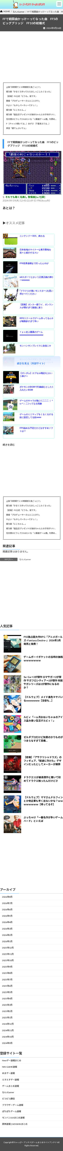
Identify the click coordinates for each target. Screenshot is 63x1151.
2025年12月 (8, 947)
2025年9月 (7, 967)
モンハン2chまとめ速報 (13, 1118)
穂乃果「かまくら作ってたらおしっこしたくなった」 (29, 91)
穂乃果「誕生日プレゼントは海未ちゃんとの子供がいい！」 (31, 114)
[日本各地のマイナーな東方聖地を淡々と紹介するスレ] (11, 254)
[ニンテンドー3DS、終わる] (11, 240)
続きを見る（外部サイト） (31, 363)
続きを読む (9, 444)
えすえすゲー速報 (10, 1079)
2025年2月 (7, 1011)
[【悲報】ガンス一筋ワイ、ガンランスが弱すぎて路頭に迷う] (11, 308)
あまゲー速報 (8, 1073)
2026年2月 (7, 935)
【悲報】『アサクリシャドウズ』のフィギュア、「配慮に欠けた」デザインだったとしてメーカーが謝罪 (43, 761)
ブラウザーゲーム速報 (12, 1105)
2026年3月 (7, 928)
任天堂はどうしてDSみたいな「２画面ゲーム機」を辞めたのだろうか (31, 119)
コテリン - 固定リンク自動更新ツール (5, 236)
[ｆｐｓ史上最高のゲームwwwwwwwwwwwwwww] (11, 336)
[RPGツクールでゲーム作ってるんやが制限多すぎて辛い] (11, 322)
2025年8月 (7, 973)
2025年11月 (8, 954)
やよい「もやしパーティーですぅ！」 (22, 105)
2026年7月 (7, 903)
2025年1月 (7, 1017)
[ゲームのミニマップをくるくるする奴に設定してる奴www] (11, 418)
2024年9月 (7, 1043)
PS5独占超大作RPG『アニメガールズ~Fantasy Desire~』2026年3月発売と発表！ (43, 640)
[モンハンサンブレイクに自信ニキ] (11, 350)
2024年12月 (8, 1024)
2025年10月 (8, 960)
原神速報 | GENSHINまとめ (14, 1124)
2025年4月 (7, 998)
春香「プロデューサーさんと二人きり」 (23, 101)
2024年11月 (8, 1030)
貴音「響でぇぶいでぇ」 (16, 128)
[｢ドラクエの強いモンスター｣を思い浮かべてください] (11, 295)
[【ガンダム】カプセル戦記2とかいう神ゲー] (11, 377)
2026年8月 (7, 897)
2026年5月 (7, 916)
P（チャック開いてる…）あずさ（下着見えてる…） (28, 123)
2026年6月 (7, 909)
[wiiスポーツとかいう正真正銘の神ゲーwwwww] (11, 281)
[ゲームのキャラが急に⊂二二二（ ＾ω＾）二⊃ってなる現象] (11, 405)
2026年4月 (7, 922)
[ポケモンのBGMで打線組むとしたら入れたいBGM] (11, 391)
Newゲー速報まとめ (11, 1060)
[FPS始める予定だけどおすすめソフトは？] (11, 432)
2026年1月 (7, 941)
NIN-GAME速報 (9, 1067)
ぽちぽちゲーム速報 (11, 1111)
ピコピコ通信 (8, 1098)
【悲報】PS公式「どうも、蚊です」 (21, 96)
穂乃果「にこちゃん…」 (16, 110)
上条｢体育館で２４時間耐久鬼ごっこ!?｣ (23, 87)
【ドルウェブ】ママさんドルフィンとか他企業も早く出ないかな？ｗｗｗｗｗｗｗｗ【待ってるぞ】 (43, 801)
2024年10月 (8, 1036)
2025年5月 (7, 992)
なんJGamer (25, 559)
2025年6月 (7, 986)
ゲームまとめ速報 (10, 1086)
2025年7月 (7, 979)
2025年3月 (7, 1005)
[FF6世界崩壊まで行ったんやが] (11, 267)
